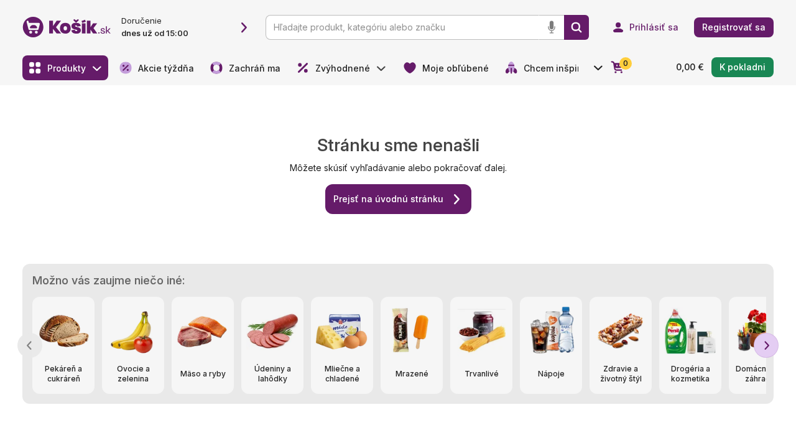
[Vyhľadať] (576, 27)
